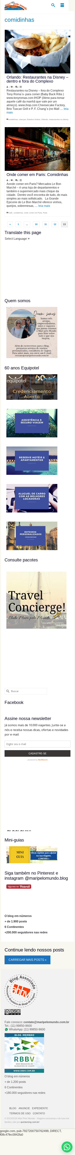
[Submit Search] (7, 691)
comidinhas (13, 119)
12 (55, 224)
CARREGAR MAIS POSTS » (27, 959)
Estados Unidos (33, 119)
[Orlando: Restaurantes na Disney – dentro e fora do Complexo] (37, 51)
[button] (67, 1146)
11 (45, 224)
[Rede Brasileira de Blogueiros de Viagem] (24, 1052)
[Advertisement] (27, 269)
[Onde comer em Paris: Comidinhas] (37, 149)
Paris (45, 213)
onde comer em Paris (33, 213)
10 (36, 224)
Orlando (44, 119)
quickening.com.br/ (30, 1122)
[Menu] (62, 5)
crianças (22, 119)
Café (10, 213)
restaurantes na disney (58, 119)
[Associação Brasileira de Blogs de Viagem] (21, 990)
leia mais (44, 205)
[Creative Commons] (13, 1011)
